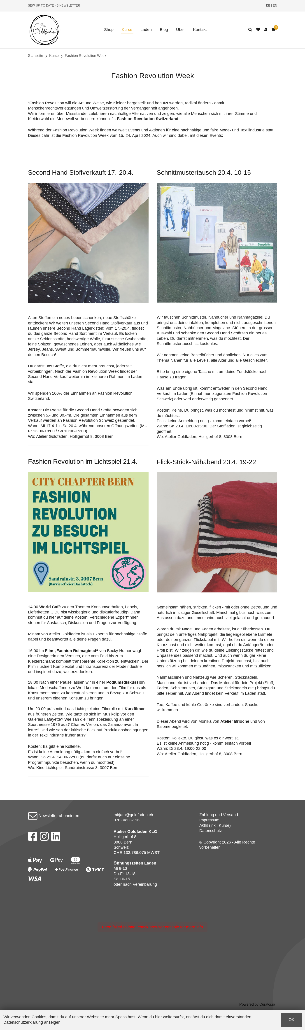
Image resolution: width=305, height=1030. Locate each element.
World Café (50, 607)
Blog (164, 29)
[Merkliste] (258, 29)
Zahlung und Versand (218, 815)
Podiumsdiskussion (125, 682)
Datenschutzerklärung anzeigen (32, 1022)
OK (291, 1019)
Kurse (127, 29)
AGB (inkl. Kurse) (215, 825)
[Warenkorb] (273, 29)
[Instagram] (44, 838)
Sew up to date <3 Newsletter (54, 5)
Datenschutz (210, 830)
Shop (109, 29)
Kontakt (200, 29)
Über (180, 29)
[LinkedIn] (56, 838)
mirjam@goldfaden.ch (133, 815)
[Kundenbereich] (265, 29)
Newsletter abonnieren (58, 815)
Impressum (209, 820)
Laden (146, 29)
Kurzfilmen (135, 708)
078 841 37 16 (127, 820)
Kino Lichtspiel (49, 767)
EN (275, 5)
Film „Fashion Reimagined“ (71, 650)
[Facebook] (32, 838)
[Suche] (250, 29)
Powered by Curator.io (257, 1004)
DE (268, 5)
